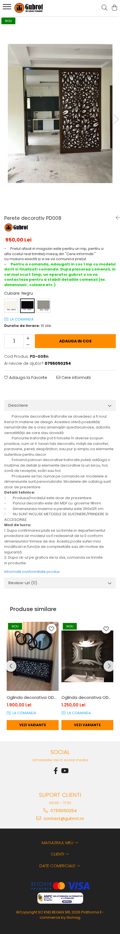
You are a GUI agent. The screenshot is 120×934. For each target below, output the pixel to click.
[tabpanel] (60, 113)
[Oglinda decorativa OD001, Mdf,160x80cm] (33, 656)
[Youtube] (64, 771)
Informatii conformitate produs (32, 571)
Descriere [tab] (18, 405)
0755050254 (63, 811)
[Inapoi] (116, 218)
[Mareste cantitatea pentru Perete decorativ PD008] (27, 337)
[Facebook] (55, 771)
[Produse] (8, 8)
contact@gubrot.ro (63, 818)
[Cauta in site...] (104, 8)
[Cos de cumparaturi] (114, 8)
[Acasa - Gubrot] (36, 8)
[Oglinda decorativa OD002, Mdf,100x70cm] (87, 656)
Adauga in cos (75, 341)
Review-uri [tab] (22, 583)
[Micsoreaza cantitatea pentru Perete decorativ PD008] (27, 344)
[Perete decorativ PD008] (60, 113)
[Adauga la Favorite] (51, 629)
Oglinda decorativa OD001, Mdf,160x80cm (33, 697)
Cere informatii (75, 377)
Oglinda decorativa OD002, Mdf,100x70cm (87, 697)
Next (115, 119)
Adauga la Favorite (27, 377)
